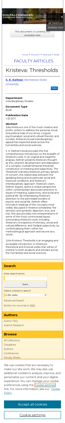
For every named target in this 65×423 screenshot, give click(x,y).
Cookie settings (45, 385)
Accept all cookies (32, 404)
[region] (32, 391)
